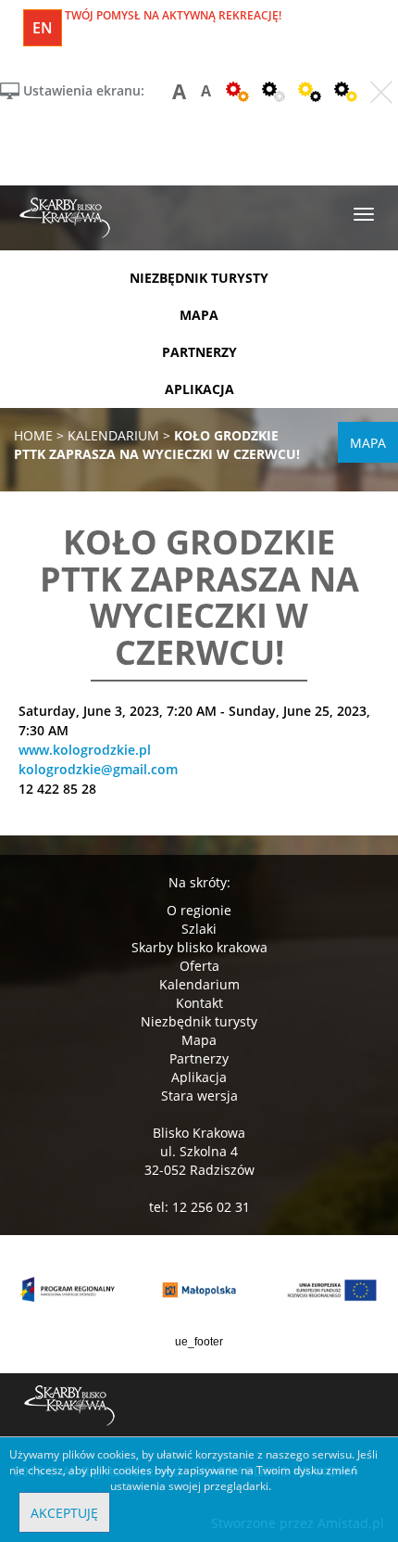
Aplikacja (199, 1077)
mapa (199, 315)
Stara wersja (199, 1095)
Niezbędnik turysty (199, 1021)
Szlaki (199, 928)
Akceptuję (64, 1513)
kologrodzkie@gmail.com (98, 769)
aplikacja (199, 389)
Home (33, 435)
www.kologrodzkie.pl (85, 749)
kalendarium (113, 435)
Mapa (199, 1040)
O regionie (199, 910)
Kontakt (199, 1003)
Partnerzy (199, 1058)
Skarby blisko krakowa (199, 947)
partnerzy (199, 352)
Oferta (199, 966)
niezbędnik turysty (199, 278)
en (42, 28)
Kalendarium (199, 984)
